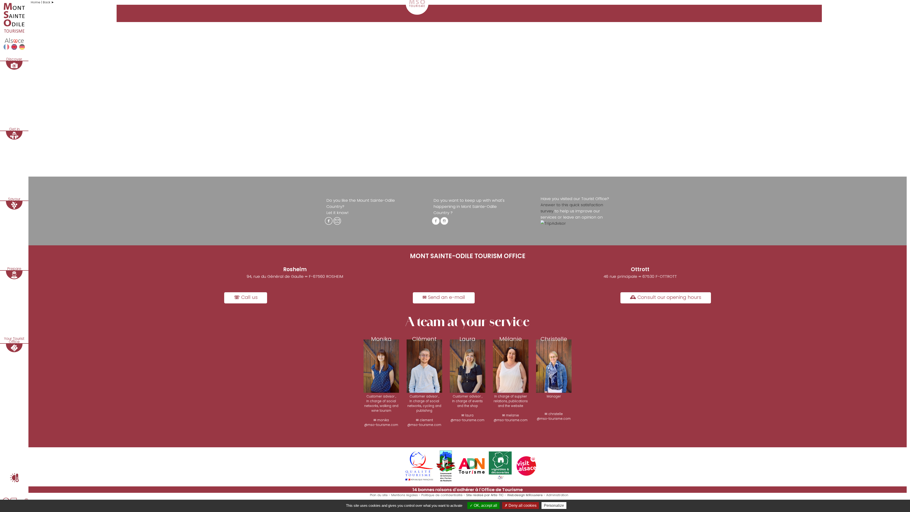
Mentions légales (404, 495)
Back (47, 2)
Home (36, 2)
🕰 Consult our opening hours (665, 297)
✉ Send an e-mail (444, 297)
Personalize (554, 505)
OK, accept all (485, 505)
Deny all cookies (522, 505)
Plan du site (379, 495)
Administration (557, 495)
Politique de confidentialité (442, 495)
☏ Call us (246, 297)
